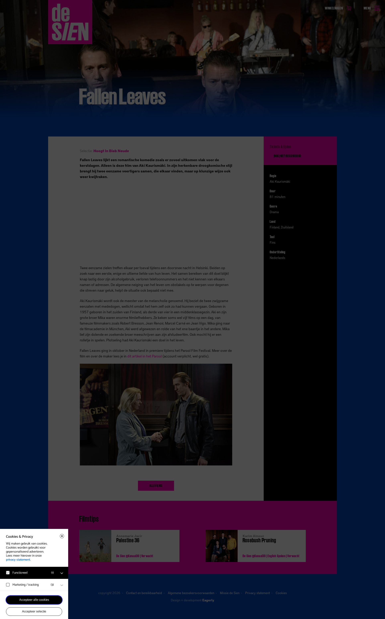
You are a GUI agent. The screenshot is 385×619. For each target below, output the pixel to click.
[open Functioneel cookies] (61, 573)
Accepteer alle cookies (34, 600)
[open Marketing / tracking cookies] (61, 585)
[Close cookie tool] (62, 536)
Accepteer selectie (34, 611)
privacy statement (18, 559)
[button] (30, 572)
